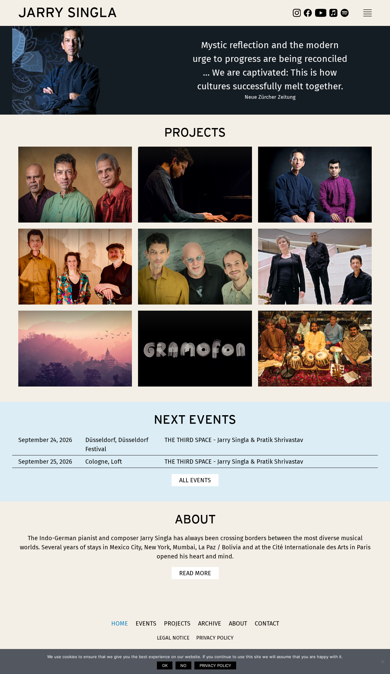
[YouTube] (321, 13)
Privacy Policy (214, 638)
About (238, 623)
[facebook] (308, 13)
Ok (165, 665)
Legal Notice (173, 638)
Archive (209, 623)
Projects (177, 623)
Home (119, 623)
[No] (382, 661)
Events (146, 623)
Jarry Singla (67, 13)
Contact (267, 623)
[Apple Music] (333, 13)
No (183, 665)
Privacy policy (215, 665)
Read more (195, 573)
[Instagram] (297, 13)
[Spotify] (345, 13)
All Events (195, 480)
